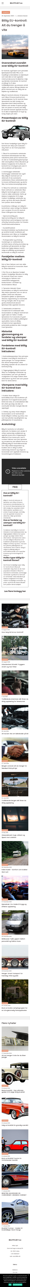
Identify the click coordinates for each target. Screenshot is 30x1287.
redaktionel (6, 12)
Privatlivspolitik (18, 1284)
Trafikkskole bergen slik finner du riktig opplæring (14, 801)
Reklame (15, 1270)
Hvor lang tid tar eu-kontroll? (13, 632)
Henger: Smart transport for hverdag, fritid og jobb (12, 974)
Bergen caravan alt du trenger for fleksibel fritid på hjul (14, 767)
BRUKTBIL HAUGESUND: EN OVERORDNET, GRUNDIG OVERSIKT (14, 1194)
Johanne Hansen (22, 15)
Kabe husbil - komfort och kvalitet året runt (14, 871)
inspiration (5, 627)
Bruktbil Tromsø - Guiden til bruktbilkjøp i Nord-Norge (12, 1229)
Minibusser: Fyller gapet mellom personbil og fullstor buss (13, 940)
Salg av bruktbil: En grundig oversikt (15, 1125)
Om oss (15, 1272)
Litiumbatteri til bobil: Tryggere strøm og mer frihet (13, 665)
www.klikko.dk (16, 1256)
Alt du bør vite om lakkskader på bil (15, 734)
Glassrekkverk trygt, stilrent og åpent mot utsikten (13, 836)
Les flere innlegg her (15, 591)
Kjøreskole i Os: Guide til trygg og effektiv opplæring (14, 905)
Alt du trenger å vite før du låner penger (14, 1056)
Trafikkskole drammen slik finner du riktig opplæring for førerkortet (15, 700)
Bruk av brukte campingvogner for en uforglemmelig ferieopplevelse (14, 1009)
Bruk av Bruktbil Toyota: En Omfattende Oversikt (11, 1159)
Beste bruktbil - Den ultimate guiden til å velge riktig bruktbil (13, 1091)
